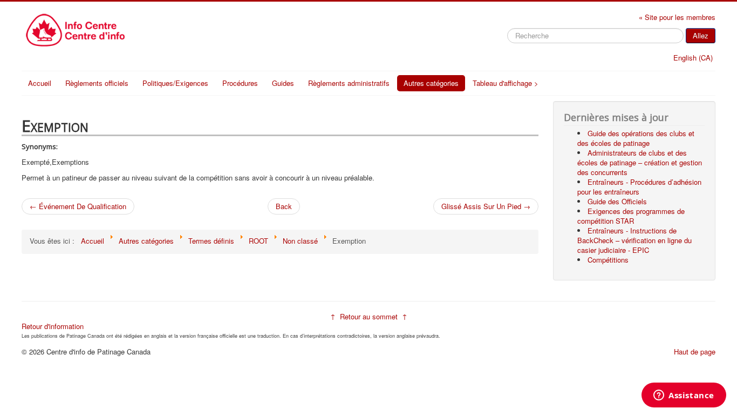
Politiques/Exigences (175, 83)
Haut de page (694, 351)
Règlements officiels (96, 83)
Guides (283, 83)
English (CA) (693, 57)
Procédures (240, 83)
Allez (700, 35)
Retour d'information (53, 326)
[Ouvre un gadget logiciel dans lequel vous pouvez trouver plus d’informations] (684, 396)
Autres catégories (431, 83)
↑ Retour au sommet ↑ (368, 316)
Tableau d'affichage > (505, 83)
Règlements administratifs (349, 83)
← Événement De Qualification (78, 206)
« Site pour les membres (677, 17)
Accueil (39, 83)
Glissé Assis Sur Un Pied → (485, 206)
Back (284, 206)
